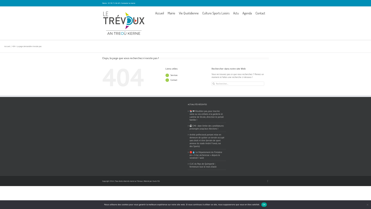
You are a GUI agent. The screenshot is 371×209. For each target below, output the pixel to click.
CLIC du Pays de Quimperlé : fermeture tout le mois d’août (203, 165)
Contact (173, 80)
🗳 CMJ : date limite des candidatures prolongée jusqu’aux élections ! (207, 127)
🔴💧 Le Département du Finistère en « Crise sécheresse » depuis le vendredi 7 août (206, 155)
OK (264, 204)
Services (174, 75)
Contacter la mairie (128, 3)
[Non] (367, 204)
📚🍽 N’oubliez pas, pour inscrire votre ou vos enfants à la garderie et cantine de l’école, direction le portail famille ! (207, 115)
